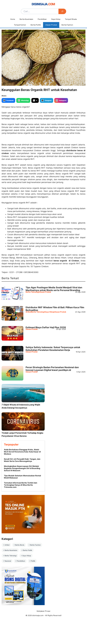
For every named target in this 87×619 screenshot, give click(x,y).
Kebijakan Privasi (43, 611)
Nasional (8, 561)
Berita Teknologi (32, 292)
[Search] (62, 11)
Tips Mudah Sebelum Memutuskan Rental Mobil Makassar (22, 476)
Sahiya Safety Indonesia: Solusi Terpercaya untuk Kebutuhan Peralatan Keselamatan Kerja (53, 348)
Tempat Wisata (71, 19)
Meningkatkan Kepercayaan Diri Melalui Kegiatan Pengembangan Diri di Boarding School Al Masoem (22, 468)
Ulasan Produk (51, 25)
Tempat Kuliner (20, 25)
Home (12, 19)
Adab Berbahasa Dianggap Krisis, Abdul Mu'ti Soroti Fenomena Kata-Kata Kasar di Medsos (22, 451)
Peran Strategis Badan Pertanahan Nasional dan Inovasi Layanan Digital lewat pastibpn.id (52, 368)
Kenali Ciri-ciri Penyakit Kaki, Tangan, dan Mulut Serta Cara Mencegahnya (22, 460)
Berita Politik (36, 25)
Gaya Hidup (55, 19)
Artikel (28, 312)
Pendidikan (42, 19)
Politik (33, 561)
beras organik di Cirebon (66, 261)
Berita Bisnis (19, 545)
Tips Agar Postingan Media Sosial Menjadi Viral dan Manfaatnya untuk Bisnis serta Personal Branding (54, 289)
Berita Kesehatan (26, 19)
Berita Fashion (67, 25)
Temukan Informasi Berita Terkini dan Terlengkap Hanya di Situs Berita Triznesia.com (20, 485)
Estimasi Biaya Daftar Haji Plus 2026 (46, 327)
